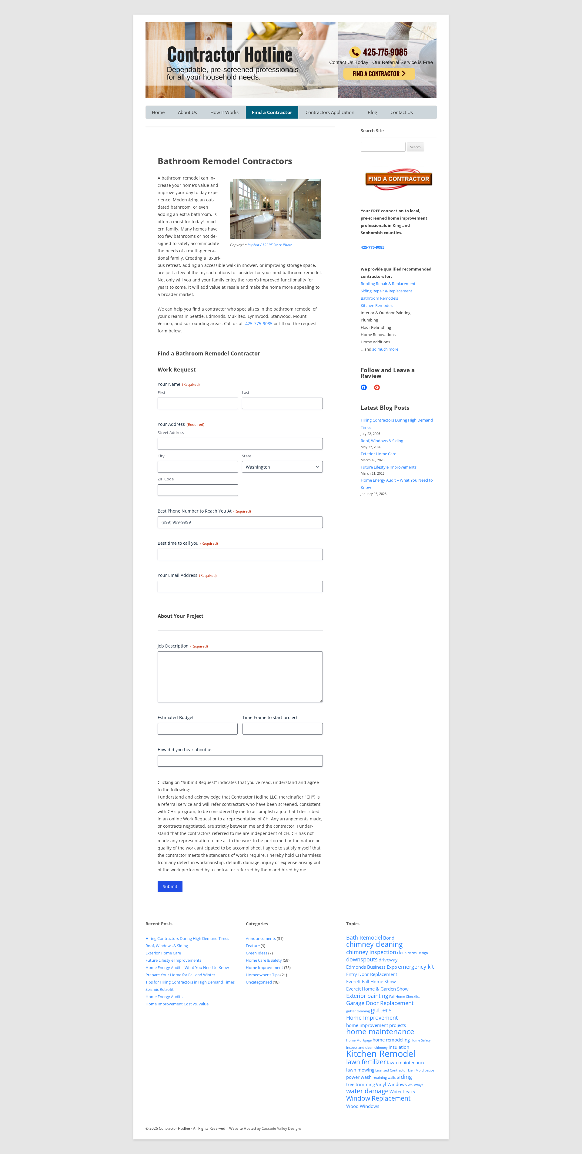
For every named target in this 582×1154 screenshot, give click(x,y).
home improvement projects (376, 1025)
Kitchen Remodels (377, 305)
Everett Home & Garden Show (377, 989)
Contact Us (401, 112)
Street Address (171, 432)
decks (412, 953)
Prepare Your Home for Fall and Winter (180, 974)
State (246, 456)
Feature (253, 945)
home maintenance (380, 1031)
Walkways (415, 1085)
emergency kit (416, 966)
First (162, 392)
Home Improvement (264, 967)
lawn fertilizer (366, 1062)
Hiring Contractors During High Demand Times (187, 938)
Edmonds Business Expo (371, 967)
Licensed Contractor (391, 1070)
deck (402, 952)
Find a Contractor (272, 112)
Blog (372, 112)
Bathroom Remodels (379, 298)
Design (422, 953)
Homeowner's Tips (262, 974)
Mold (420, 1070)
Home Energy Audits (164, 996)
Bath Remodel (364, 937)
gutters (381, 1010)
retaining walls (384, 1077)
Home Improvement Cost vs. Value (177, 1004)
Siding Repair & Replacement (386, 291)
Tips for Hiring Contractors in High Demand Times (190, 982)
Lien (411, 1070)
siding (404, 1076)
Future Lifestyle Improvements (388, 467)
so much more (385, 349)
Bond (388, 938)
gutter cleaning (358, 1011)
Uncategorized (259, 982)
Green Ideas (256, 953)
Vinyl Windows (391, 1084)
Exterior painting (367, 995)
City (161, 456)
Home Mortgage (359, 1040)
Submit (170, 886)
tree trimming (360, 1084)
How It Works (224, 112)
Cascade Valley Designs (282, 1128)
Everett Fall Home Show (371, 981)
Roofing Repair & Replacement (388, 283)
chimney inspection (371, 952)
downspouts (362, 959)
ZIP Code (166, 479)
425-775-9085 (259, 323)
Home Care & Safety (264, 960)
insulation (399, 1047)
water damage (367, 1091)
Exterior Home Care (378, 453)
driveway (388, 960)
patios (429, 1070)
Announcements (261, 938)
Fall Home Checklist (404, 996)
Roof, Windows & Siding (382, 440)
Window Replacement (378, 1098)
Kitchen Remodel (380, 1054)
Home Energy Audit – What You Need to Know (187, 967)
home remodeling (391, 1040)
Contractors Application (330, 112)
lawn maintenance (406, 1062)
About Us (187, 112)
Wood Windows (362, 1106)
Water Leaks (402, 1091)
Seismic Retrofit (160, 989)
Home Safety (421, 1040)
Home (158, 112)
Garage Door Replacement (379, 1003)
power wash (359, 1077)
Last (245, 392)
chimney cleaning (374, 944)
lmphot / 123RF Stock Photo (270, 244)
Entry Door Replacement (371, 974)
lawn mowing (360, 1070)
